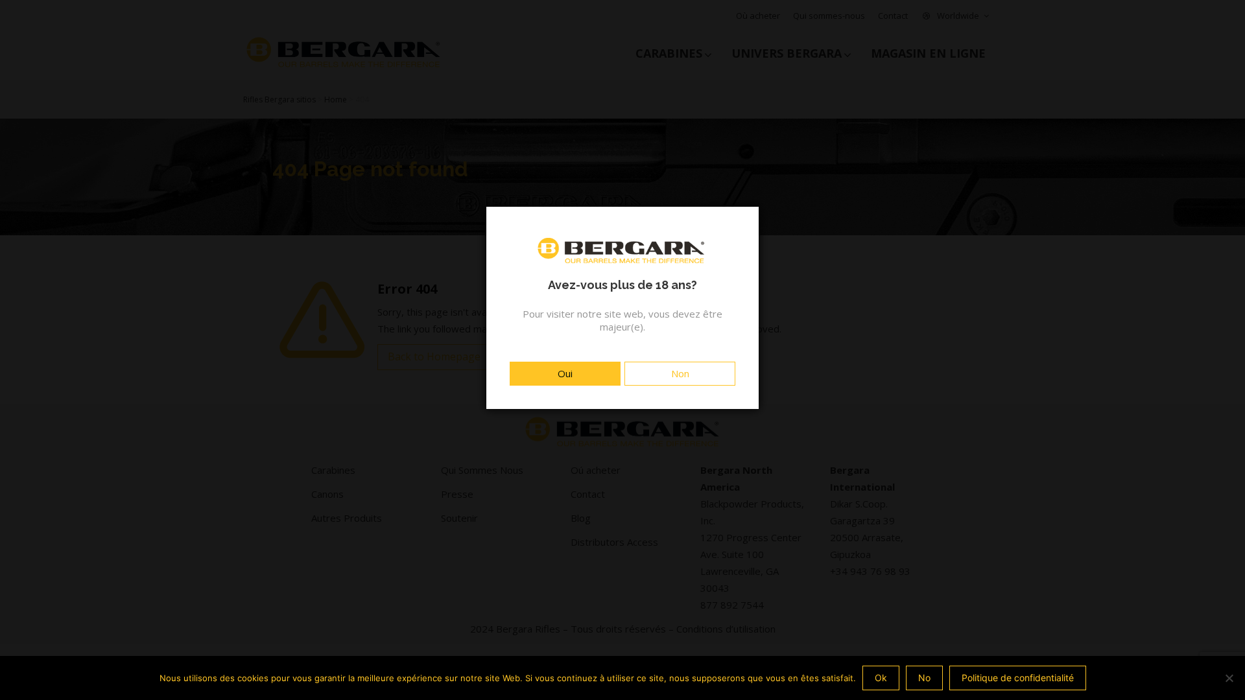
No (924, 677)
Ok (881, 677)
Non (680, 373)
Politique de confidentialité (1018, 677)
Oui (565, 373)
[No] (1228, 677)
